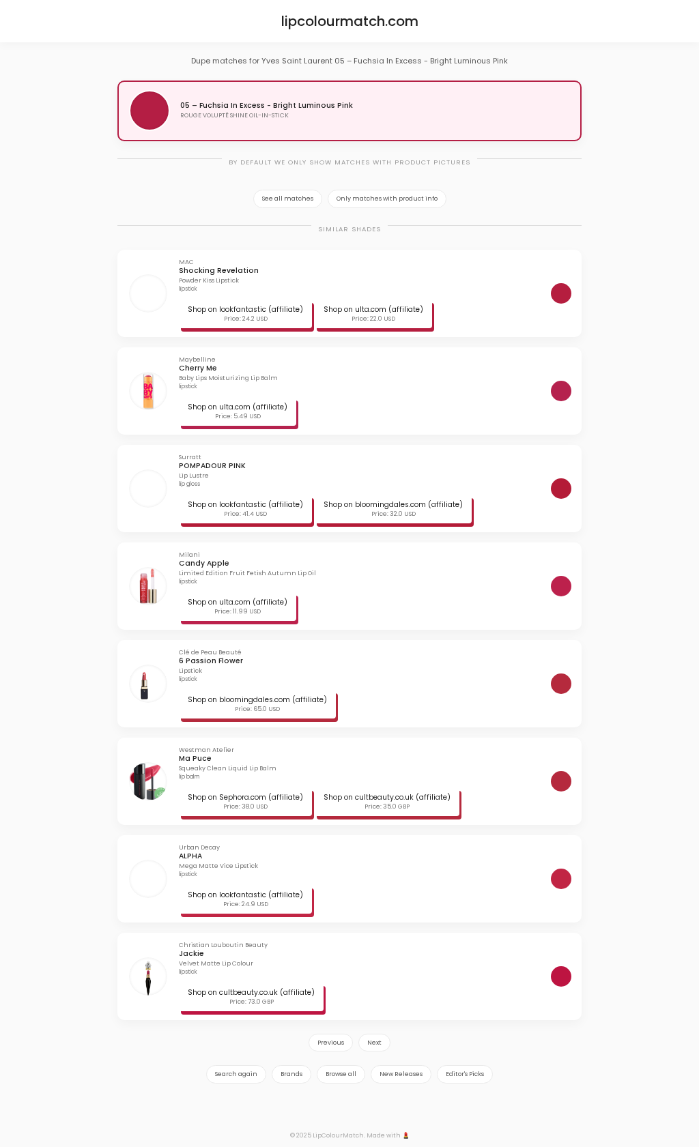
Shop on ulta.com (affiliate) (373, 309)
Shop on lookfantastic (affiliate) (245, 309)
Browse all (341, 1074)
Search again (236, 1074)
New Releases (401, 1074)
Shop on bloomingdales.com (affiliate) (393, 504)
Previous (330, 1043)
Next (374, 1043)
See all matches (287, 198)
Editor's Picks (465, 1074)
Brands (291, 1074)
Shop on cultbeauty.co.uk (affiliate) (387, 797)
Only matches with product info (387, 198)
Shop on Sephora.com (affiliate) (245, 797)
